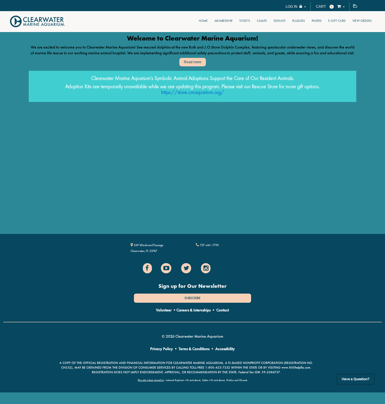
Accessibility (225, 348)
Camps (262, 21)
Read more (192, 62)
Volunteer (164, 310)
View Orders (362, 21)
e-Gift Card (337, 21)
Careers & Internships (193, 310)
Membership (224, 21)
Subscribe (192, 298)
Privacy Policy (161, 348)
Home (203, 21)
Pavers (317, 21)
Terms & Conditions (194, 348)
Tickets (244, 21)
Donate (280, 21)
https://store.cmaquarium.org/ (192, 92)
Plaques (298, 21)
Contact (222, 310)
